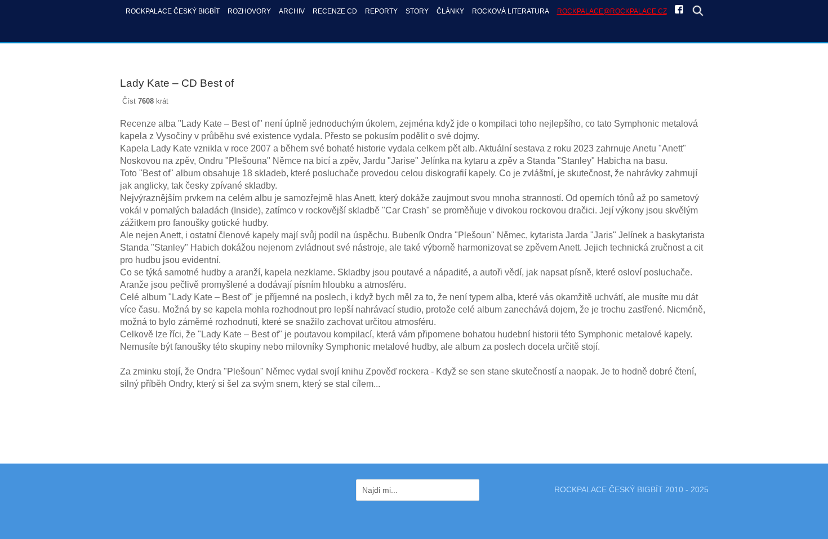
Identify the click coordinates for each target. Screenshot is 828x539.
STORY (417, 11)
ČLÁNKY (450, 11)
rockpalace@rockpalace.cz (612, 11)
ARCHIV (292, 11)
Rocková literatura (510, 11)
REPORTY (381, 11)
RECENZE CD (335, 11)
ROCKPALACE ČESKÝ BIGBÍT (173, 11)
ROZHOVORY (249, 11)
